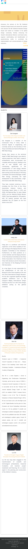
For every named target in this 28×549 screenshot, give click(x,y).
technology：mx (14, 546)
